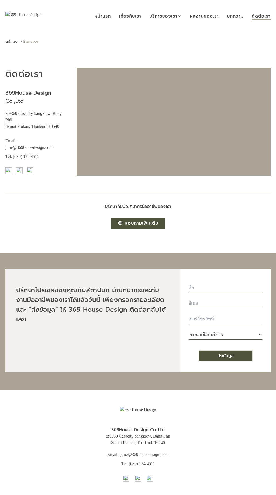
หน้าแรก (103, 16)
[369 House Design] (23, 16)
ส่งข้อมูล (226, 356)
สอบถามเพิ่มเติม (141, 223)
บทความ (235, 16)
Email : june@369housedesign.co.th (138, 454)
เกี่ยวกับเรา (130, 16)
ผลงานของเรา (204, 16)
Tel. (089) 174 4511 (22, 156)
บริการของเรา (163, 16)
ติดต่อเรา (261, 16)
